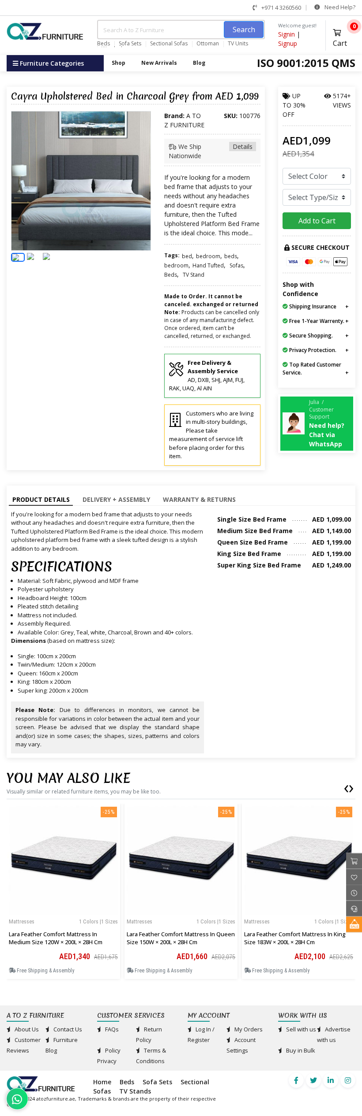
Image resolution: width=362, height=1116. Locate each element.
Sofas (236, 265)
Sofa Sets (130, 43)
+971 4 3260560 (280, 7)
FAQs (111, 1029)
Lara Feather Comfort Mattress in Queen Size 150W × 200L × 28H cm (181, 938)
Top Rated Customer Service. (312, 368)
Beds (103, 43)
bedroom (208, 256)
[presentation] (346, 787)
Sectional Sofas (169, 43)
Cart (344, 37)
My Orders (248, 1029)
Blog (199, 63)
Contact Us (67, 1029)
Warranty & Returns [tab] (199, 499)
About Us (26, 1029)
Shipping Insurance (312, 306)
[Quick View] (63, 910)
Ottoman (207, 43)
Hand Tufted (208, 265)
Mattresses (21, 921)
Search (244, 29)
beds (230, 256)
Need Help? (339, 7)
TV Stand (193, 274)
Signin (286, 34)
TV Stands (135, 1091)
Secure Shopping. (310, 335)
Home (102, 1082)
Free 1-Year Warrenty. (316, 321)
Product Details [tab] (41, 499)
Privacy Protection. (312, 350)
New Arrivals (159, 63)
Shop (118, 63)
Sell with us (300, 1029)
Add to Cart (317, 221)
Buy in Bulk (300, 1050)
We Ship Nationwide (211, 151)
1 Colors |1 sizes (98, 921)
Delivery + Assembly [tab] (116, 499)
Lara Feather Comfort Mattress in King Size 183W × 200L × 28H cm (295, 938)
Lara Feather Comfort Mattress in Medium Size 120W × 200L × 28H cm (55, 938)
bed (187, 256)
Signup (287, 43)
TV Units (238, 43)
